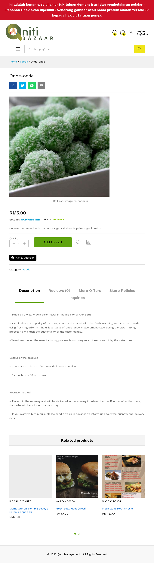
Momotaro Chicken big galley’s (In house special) (28, 510)
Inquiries (77, 298)
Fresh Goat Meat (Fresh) (71, 508)
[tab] (29, 292)
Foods (26, 269)
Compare (89, 242)
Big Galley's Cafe (20, 501)
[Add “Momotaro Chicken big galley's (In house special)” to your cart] (26, 495)
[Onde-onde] (13, 85)
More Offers (90, 290)
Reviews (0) (59, 290)
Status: (47, 219)
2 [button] (79, 534)
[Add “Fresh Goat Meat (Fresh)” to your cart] (72, 495)
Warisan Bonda (65, 501)
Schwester (30, 219)
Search (139, 49)
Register (142, 33)
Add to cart (53, 242)
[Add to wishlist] (78, 242)
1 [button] (75, 534)
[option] (31, 488)
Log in (141, 30)
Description (29, 290)
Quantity (14, 238)
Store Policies (122, 290)
